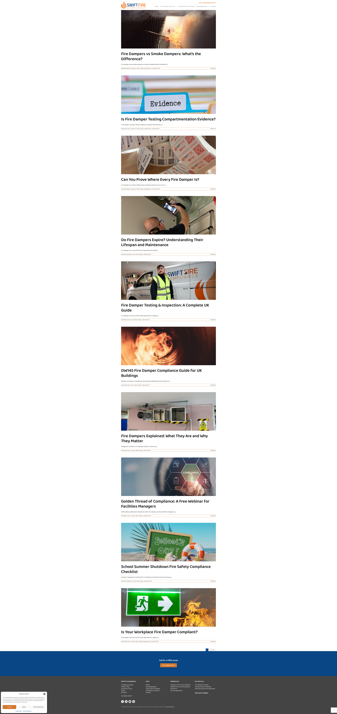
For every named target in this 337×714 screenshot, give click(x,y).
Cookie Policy (19, 711)
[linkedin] (133, 701)
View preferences (38, 707)
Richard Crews (126, 128)
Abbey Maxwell (126, 68)
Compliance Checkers (153, 690)
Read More (213, 68)
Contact (148, 692)
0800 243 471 (211, 3)
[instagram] (126, 701)
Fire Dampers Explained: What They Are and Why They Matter (164, 438)
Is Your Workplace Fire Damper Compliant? (159, 632)
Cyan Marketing (169, 707)
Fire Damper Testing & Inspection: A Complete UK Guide (165, 307)
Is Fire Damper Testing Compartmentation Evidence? (168, 119)
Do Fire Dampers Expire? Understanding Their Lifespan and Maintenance (162, 242)
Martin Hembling (127, 254)
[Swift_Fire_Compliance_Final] (133, 2)
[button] (44, 694)
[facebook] (122, 701)
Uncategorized (147, 68)
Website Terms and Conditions (180, 687)
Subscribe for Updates (153, 689)
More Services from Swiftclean (205, 689)
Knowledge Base (151, 687)
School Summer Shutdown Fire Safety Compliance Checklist (166, 569)
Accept (9, 707)
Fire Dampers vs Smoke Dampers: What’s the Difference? (161, 56)
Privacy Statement (27, 711)
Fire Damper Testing (201, 685)
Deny (24, 707)
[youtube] (129, 701)
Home (148, 685)
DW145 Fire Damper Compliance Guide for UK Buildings (161, 373)
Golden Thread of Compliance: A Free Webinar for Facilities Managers (165, 503)
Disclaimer (173, 689)
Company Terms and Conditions (180, 685)
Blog (142, 68)
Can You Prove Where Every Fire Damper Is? (160, 179)
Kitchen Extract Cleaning (203, 687)
